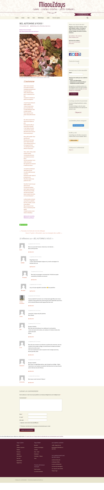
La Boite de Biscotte (56, 459)
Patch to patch (37, 469)
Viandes (18, 449)
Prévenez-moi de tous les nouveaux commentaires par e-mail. (35, 426)
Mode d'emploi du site (73, 37)
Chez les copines (56, 17)
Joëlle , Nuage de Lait (56, 445)
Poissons (19, 451)
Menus (18, 445)
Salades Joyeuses (20, 447)
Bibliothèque (41, 17)
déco (38, 26)
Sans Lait (18, 458)
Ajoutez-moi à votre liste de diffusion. (29, 422)
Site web (21, 420)
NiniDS (20, 249)
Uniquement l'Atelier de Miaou (77, 83)
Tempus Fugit (54, 470)
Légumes (19, 454)
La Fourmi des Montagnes (57, 466)
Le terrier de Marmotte (56, 464)
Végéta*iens (19, 462)
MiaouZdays (71, 43)
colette (21, 316)
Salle (28, 17)
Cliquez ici (78, 112)
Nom (21, 414)
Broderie (36, 445)
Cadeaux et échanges (38, 447)
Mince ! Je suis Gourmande (74, 42)
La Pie (20, 347)
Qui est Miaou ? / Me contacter (75, 36)
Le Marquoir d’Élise (56, 462)
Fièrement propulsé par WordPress (35, 480)
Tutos (35, 458)
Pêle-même (42, 26)
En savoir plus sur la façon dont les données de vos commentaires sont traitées (44, 436)
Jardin (48, 17)
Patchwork (36, 454)
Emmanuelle (22, 382)
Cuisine (16, 17)
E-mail (21, 417)
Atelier (23, 17)
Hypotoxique (19, 460)
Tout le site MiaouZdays (75, 80)
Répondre (32, 252)
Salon (34, 17)
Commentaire (23, 398)
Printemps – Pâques (38, 456)
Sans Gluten (19, 456)
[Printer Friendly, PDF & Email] (23, 224)
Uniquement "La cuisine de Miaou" (78, 82)
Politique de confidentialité (21, 480)
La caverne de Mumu (38, 471)
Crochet (36, 449)
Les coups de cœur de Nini (57, 468)
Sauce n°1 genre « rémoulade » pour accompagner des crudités (43, 233)
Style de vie (47, 26)
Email (70, 72)
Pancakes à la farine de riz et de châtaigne (32, 231)
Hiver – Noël (36, 451)
